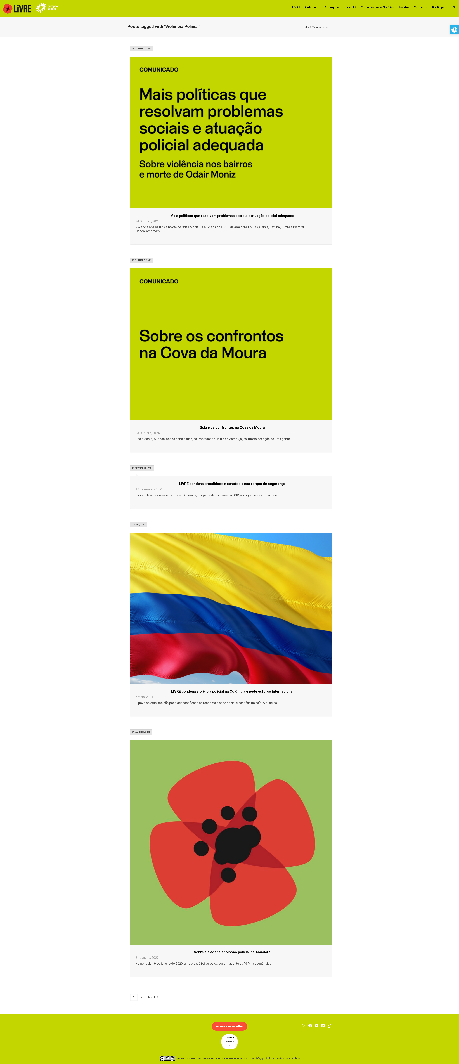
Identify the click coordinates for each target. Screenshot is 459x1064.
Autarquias (332, 7)
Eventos (404, 7)
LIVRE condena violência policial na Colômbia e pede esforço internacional (232, 691)
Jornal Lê (350, 7)
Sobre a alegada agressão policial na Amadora (232, 952)
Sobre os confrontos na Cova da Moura (232, 427)
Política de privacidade (288, 1058)
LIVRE (296, 7)
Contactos (421, 7)
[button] (454, 29)
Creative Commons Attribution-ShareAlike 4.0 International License (209, 1058)
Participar (439, 7)
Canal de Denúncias (229, 1042)
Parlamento (312, 7)
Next (152, 997)
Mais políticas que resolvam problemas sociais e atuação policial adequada (232, 216)
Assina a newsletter (229, 1026)
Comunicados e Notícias (377, 7)
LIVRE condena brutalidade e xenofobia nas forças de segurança (232, 484)
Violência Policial (320, 27)
